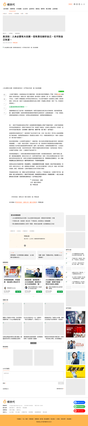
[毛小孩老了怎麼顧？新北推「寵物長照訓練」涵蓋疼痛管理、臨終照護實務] (68, 278)
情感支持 (25, 231)
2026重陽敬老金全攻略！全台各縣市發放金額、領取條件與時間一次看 (78, 254)
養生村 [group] (5, 13)
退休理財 (6, 9)
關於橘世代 (12, 407)
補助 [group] (22, 13)
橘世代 (4, 33)
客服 (26, 419)
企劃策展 (55, 9)
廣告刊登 (19, 407)
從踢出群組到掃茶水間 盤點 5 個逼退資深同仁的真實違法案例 (12, 338)
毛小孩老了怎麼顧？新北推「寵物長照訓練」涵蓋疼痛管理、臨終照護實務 (78, 277)
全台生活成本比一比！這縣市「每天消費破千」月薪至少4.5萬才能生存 (33, 318)
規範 (4, 383)
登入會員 (18, 412)
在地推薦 (18, 9)
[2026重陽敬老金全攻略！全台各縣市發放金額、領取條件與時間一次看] (68, 255)
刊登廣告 (19, 419)
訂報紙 (58, 419)
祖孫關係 (32, 231)
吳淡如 (19, 231)
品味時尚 (31, 9)
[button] (84, 4)
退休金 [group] (10, 13)
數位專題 (48, 9)
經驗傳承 (17, 33)
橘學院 (43, 9)
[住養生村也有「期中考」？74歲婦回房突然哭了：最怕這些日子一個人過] (68, 273)
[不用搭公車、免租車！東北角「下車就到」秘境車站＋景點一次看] (68, 259)
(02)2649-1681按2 (28, 405)
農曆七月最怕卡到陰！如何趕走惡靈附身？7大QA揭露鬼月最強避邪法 (12, 318)
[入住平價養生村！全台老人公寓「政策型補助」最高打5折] (68, 283)
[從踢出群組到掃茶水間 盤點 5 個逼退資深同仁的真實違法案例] (12, 328)
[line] (77, 4)
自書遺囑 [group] (17, 13)
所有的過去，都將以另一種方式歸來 (26, 202)
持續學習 (12, 9)
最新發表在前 (60, 388)
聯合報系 (53, 419)
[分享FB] (4, 94)
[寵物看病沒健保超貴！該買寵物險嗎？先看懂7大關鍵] (33, 328)
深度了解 (18, 291)
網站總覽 (69, 419)
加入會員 (11, 412)
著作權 (41, 419)
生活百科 (25, 9)
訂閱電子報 (24, 412)
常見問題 (31, 412)
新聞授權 (31, 419)
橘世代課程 (12, 410)
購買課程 (70, 4)
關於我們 (63, 419)
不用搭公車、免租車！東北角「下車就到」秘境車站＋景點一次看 (78, 259)
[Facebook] (25, 245)
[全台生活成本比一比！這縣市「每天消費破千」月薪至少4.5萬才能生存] (33, 309)
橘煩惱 (37, 9)
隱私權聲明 (46, 419)
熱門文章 (68, 249)
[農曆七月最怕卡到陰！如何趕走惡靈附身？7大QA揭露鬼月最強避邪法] (12, 309)
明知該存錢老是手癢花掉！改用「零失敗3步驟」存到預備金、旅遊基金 (54, 338)
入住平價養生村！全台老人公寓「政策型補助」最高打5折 (78, 282)
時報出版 (15, 42)
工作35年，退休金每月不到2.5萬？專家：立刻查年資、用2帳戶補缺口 (78, 263)
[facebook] (74, 4)
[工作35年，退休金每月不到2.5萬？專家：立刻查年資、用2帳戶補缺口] (68, 264)
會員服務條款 (38, 412)
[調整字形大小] (4, 112)
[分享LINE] (4, 99)
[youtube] (79, 4)
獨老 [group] (27, 13)
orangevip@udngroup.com (15, 405)
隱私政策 (45, 412)
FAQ (23, 419)
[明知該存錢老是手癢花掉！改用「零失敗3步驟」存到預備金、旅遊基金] (54, 328)
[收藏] (4, 108)
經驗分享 (13, 231)
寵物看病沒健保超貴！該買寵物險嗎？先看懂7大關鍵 (33, 338)
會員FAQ (18, 410)
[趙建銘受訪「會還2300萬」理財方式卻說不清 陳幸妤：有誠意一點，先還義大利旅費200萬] (54, 309)
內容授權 (25, 407)
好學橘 (10, 33)
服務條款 (37, 419)
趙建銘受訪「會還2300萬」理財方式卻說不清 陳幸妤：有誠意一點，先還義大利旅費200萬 (54, 318)
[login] (81, 4)
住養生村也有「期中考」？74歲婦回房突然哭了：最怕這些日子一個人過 (78, 273)
